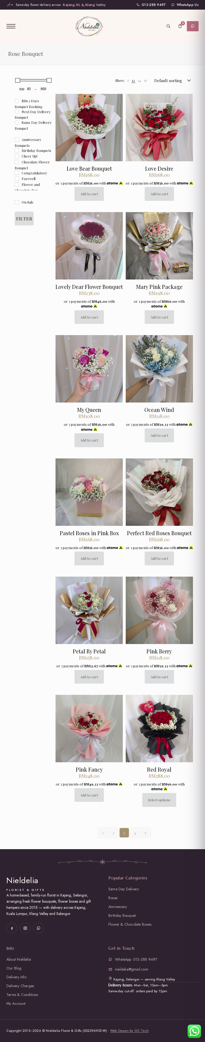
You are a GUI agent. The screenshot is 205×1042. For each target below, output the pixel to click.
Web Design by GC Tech (129, 1030)
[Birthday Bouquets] (17, 150)
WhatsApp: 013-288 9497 (136, 959)
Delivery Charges (20, 986)
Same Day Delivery (123, 889)
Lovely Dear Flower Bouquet (89, 286)
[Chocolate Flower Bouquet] (17, 162)
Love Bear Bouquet (89, 168)
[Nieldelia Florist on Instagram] (25, 928)
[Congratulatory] (17, 173)
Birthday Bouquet (122, 915)
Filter (24, 218)
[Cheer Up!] (17, 156)
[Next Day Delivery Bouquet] (17, 111)
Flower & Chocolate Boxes (129, 924)
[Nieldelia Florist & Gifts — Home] (89, 26)
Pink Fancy (89, 769)
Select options (159, 800)
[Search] (168, 26)
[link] (128, 80)
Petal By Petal (89, 651)
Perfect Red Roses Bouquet (159, 533)
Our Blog (14, 968)
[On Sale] (17, 202)
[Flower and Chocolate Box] (17, 184)
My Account (15, 1003)
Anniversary (117, 906)
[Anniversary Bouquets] (17, 139)
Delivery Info (16, 977)
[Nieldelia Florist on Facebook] (11, 928)
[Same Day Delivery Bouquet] (17, 122)
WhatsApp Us (188, 4)
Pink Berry (159, 651)
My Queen (89, 409)
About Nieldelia (18, 959)
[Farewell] (17, 179)
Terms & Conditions (22, 994)
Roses (112, 898)
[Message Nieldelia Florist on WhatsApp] (38, 928)
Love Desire (159, 168)
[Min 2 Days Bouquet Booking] (17, 101)
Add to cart (89, 193)
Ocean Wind (159, 409)
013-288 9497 (154, 4)
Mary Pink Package (159, 286)
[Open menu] (10, 26)
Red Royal (159, 769)
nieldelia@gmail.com (131, 969)
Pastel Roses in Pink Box (89, 533)
